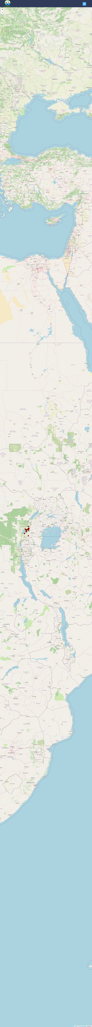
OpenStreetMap (82, 1026)
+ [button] (2, 9)
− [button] (2, 12)
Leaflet (75, 1026)
